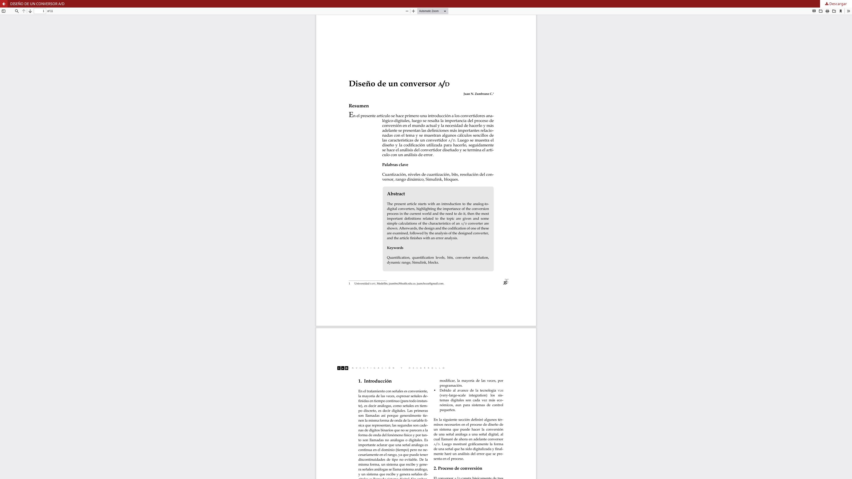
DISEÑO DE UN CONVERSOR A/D (37, 3)
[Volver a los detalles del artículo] (4, 4)
